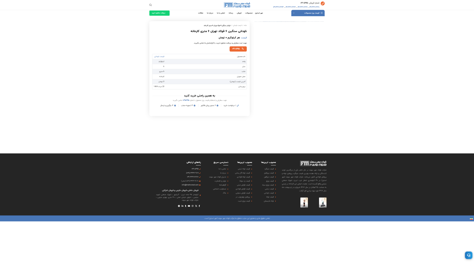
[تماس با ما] (468, 255)
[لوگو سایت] (237, 5)
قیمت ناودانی (237, 25)
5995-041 (304, 3)
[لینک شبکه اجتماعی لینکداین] (182, 206)
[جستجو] (150, 4)
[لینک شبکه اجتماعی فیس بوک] (199, 206)
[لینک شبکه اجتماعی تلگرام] (179, 206)
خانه (245, 25)
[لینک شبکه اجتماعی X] (196, 206)
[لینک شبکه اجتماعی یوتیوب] (189, 206)
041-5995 (236, 48)
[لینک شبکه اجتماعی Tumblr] (185, 206)
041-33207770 (314, 7)
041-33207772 (290, 7)
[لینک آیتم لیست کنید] (267, 169)
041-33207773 (278, 7)
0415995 (186, 100)
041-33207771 (302, 7)
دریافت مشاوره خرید (158, 13)
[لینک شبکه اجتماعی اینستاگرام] (192, 206)
